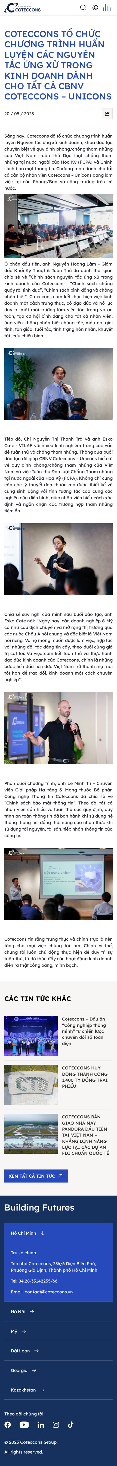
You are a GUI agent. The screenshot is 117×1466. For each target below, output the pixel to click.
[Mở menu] (107, 7)
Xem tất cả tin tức (32, 1176)
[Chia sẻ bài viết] (107, 113)
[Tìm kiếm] (83, 7)
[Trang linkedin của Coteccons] (41, 1424)
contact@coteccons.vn (49, 1292)
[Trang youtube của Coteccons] (24, 1424)
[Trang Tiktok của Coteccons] (70, 1424)
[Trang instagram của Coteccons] (56, 1424)
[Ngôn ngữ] (95, 7)
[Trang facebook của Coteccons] (7, 1424)
